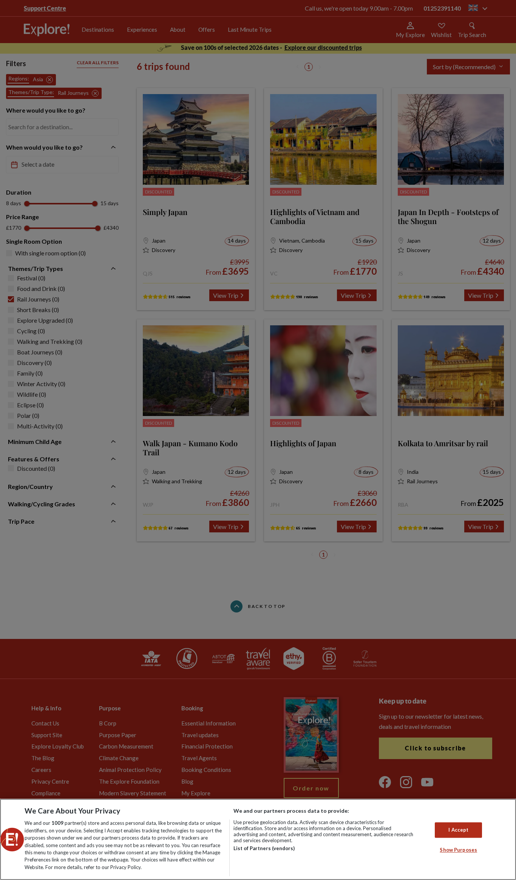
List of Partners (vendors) (264, 848)
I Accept (458, 830)
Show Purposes (458, 850)
